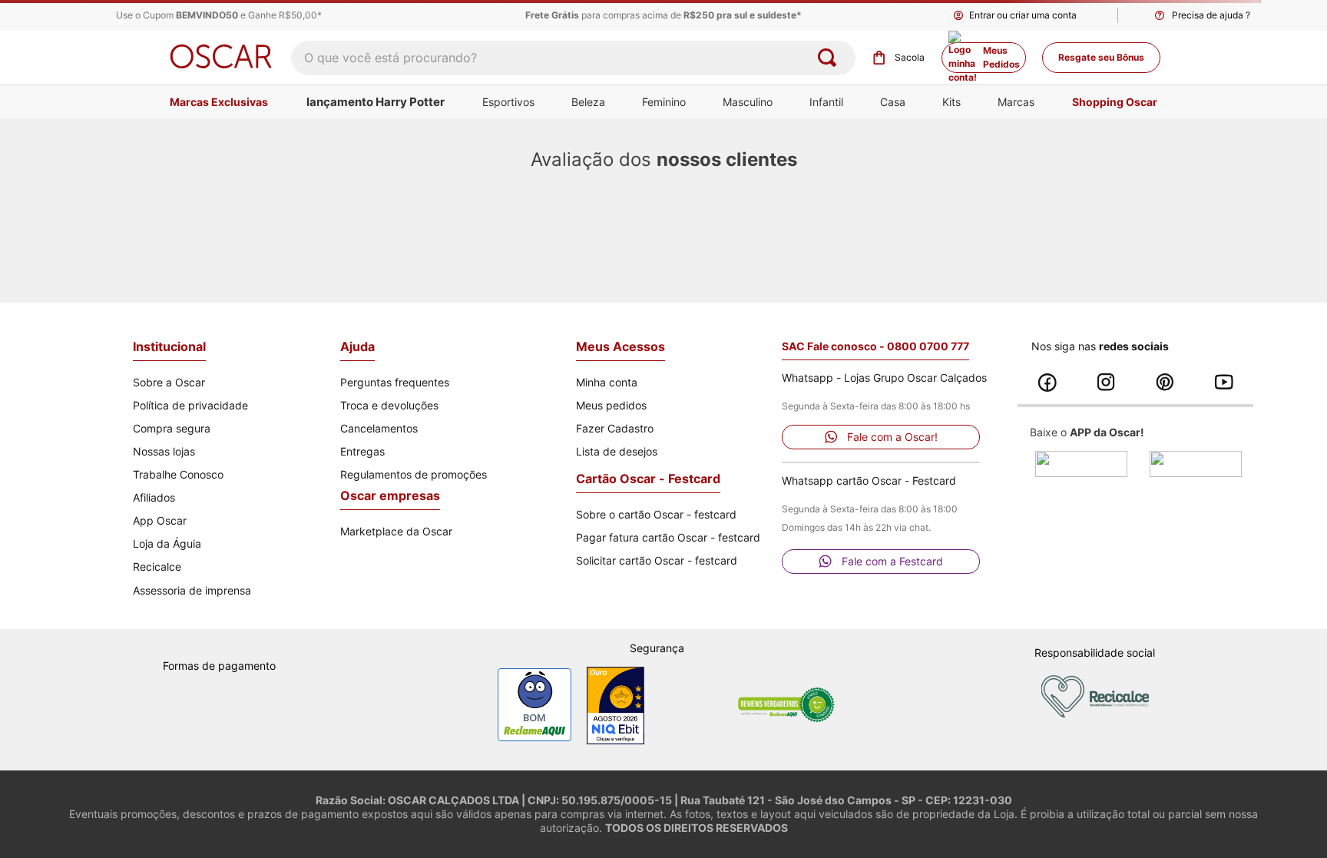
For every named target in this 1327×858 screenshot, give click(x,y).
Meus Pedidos (1001, 57)
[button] (1201, 15)
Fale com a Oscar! (892, 436)
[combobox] (573, 58)
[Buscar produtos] (830, 58)
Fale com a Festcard (892, 561)
